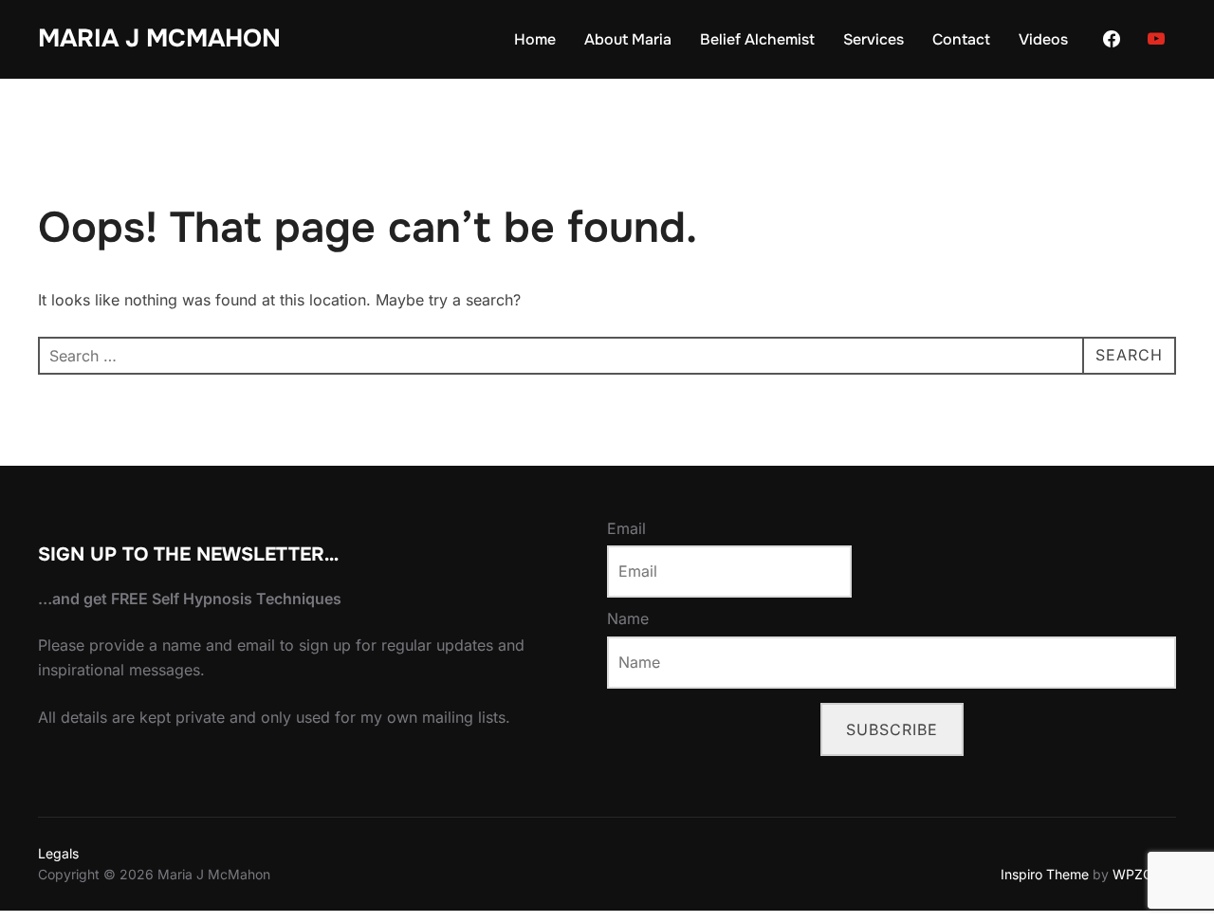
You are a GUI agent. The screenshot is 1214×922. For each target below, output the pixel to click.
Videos (1043, 39)
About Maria (627, 39)
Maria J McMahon (159, 38)
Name (628, 618)
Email (626, 528)
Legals (58, 853)
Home (535, 39)
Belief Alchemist (757, 39)
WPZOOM (1144, 874)
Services (873, 39)
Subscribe (892, 729)
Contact (961, 39)
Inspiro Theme (1045, 874)
